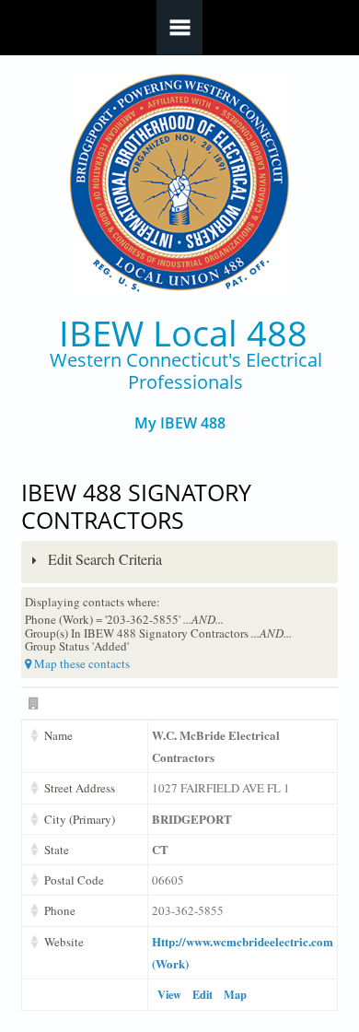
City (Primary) (79, 819)
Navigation (179, 27)
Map (235, 994)
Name (58, 735)
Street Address (79, 788)
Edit (202, 994)
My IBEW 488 (180, 423)
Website (64, 941)
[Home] (180, 184)
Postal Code (74, 880)
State (56, 849)
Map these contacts (80, 663)
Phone (59, 910)
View (169, 994)
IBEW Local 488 (183, 333)
